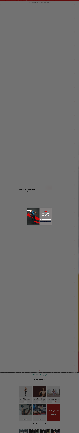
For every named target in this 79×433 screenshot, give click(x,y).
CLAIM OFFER (45, 221)
